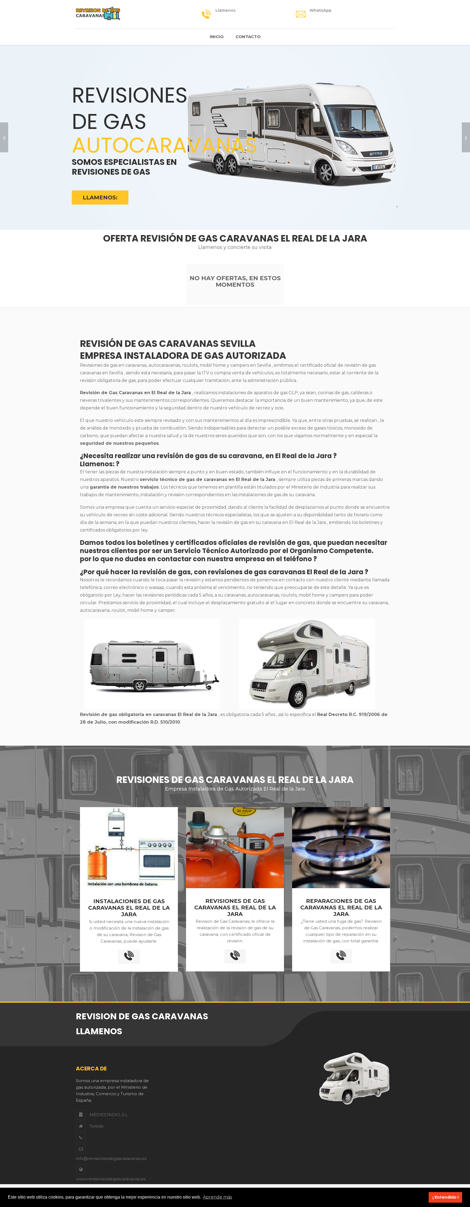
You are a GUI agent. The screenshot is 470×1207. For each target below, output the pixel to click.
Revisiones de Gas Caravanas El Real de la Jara (235, 907)
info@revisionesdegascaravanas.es (111, 1158)
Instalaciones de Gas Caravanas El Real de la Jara (129, 908)
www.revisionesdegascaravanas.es (111, 1178)
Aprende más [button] (217, 1197)
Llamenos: (100, 197)
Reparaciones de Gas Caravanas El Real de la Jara (341, 907)
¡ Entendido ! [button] (445, 1197)
